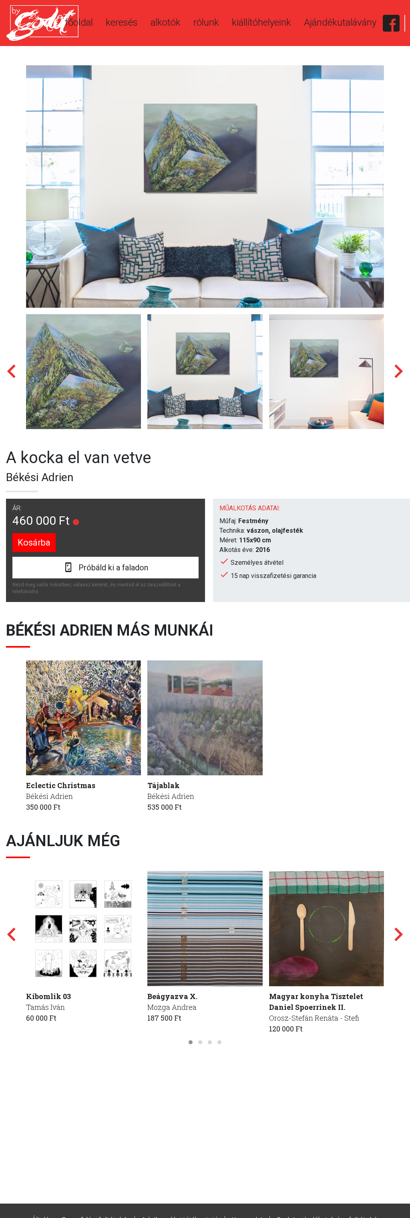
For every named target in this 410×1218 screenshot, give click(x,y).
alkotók (166, 22)
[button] (190, 1042)
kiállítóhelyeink (261, 22)
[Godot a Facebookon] (391, 23)
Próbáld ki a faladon (113, 567)
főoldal (79, 22)
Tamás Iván (45, 1007)
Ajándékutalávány (340, 22)
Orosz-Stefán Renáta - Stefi (314, 1018)
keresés (122, 22)
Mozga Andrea (172, 1007)
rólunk (206, 22)
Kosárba (34, 543)
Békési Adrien (39, 477)
